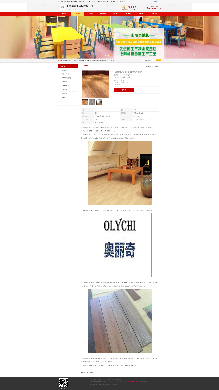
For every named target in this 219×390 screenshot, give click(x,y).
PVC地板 (127, 77)
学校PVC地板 (65, 74)
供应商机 (77, 13)
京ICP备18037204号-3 (120, 381)
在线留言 (124, 90)
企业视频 (90, 13)
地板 (123, 77)
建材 (121, 77)
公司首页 (64, 13)
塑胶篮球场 (64, 93)
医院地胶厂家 (65, 85)
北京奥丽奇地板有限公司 (132, 381)
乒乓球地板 (64, 89)
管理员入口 (111, 384)
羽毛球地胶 (64, 70)
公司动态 (116, 13)
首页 (151, 66)
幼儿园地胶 (64, 81)
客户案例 (128, 13)
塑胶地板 (64, 97)
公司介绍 (103, 13)
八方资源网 (99, 384)
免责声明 (104, 384)
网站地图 (116, 384)
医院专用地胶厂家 (66, 78)
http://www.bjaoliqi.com (87, 372)
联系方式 (154, 13)
